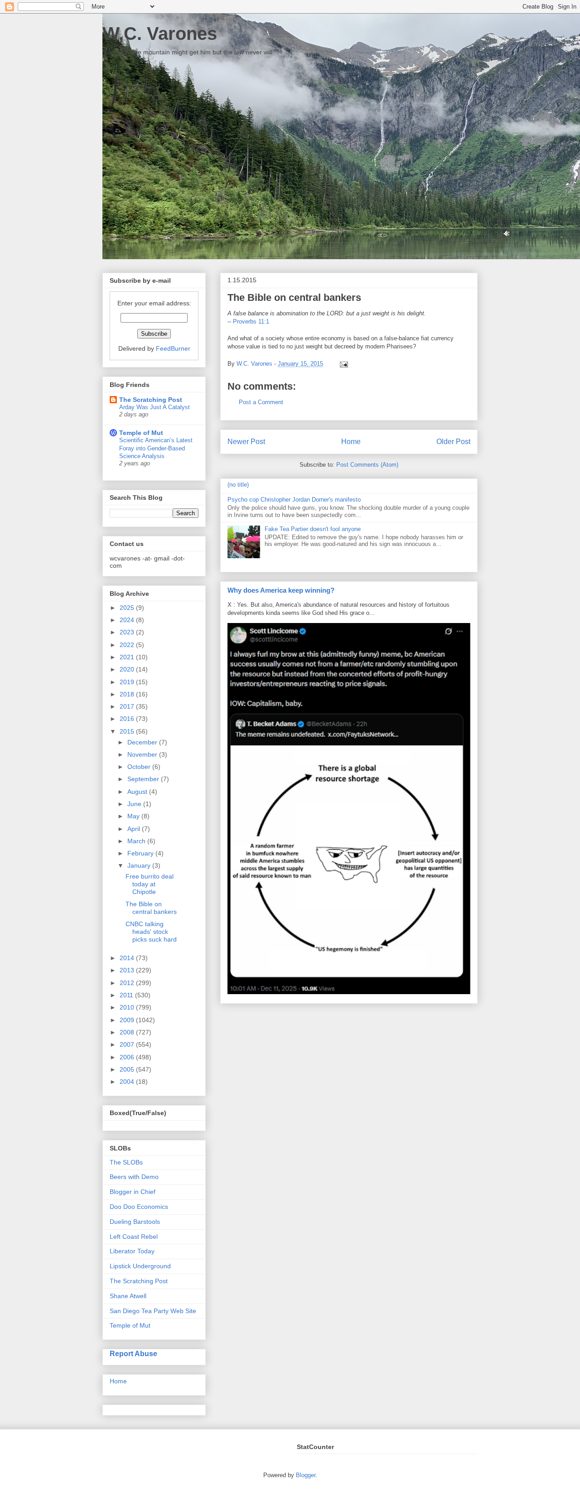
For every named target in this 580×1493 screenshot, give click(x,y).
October (139, 766)
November (143, 754)
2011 (127, 995)
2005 (128, 1069)
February (141, 853)
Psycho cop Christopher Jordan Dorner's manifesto (294, 499)
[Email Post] (342, 363)
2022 (128, 644)
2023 (128, 632)
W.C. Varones (159, 33)
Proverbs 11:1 (251, 321)
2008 (128, 1032)
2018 (128, 694)
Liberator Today (132, 1251)
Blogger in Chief (132, 1191)
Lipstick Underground (140, 1266)
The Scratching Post (150, 399)
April (134, 828)
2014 (128, 958)
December (143, 742)
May (134, 816)
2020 (128, 669)
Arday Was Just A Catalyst (154, 407)
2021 (128, 657)
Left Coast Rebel (134, 1236)
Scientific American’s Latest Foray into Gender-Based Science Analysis (156, 448)
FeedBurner (173, 348)
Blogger (305, 1475)
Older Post (453, 441)
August (138, 791)
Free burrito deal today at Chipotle (150, 884)
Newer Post (246, 441)
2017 (128, 706)
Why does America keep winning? (280, 590)
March (137, 841)
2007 (128, 1044)
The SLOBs (126, 1162)
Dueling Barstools (135, 1221)
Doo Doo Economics (139, 1206)
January (139, 865)
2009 (128, 1020)
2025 (128, 607)
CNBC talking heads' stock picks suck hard (151, 931)
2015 (128, 731)
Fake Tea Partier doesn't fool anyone (313, 529)
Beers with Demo (134, 1176)
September (144, 779)
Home (351, 441)
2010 (128, 1007)
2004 (128, 1081)
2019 (128, 682)
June (135, 803)
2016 (128, 718)
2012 (128, 982)
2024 (128, 619)
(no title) (238, 484)
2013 (128, 970)
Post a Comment (261, 402)
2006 (128, 1057)
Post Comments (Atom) (367, 464)
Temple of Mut (141, 432)
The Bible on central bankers (151, 907)
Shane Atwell (128, 1296)
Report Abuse (133, 1353)
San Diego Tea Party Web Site (153, 1310)
